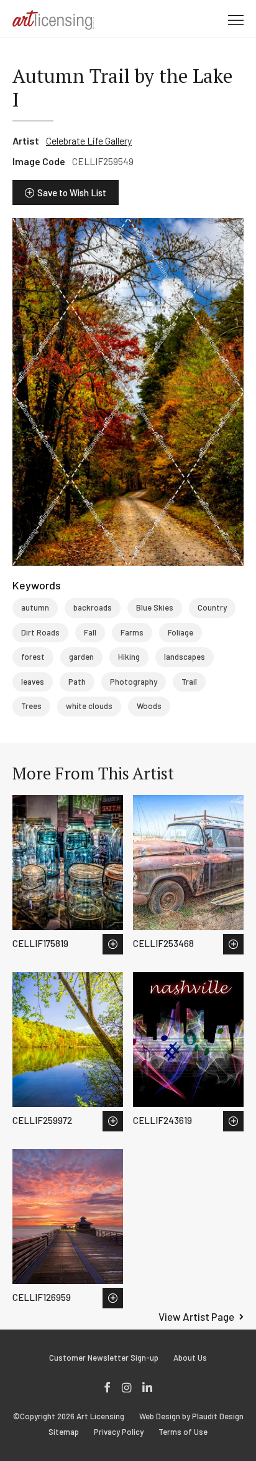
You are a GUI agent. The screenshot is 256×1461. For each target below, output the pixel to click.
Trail (189, 682)
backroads (92, 607)
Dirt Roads (40, 632)
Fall (90, 632)
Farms (132, 632)
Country (212, 607)
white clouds (89, 706)
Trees (31, 706)
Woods (149, 706)
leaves (32, 682)
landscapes (184, 657)
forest (33, 657)
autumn (35, 607)
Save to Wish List (71, 192)
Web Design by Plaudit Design (191, 1416)
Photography (133, 682)
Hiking (129, 657)
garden (81, 657)
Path (77, 682)
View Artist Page (196, 1316)
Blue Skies (154, 607)
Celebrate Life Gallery (89, 140)
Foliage (180, 632)
